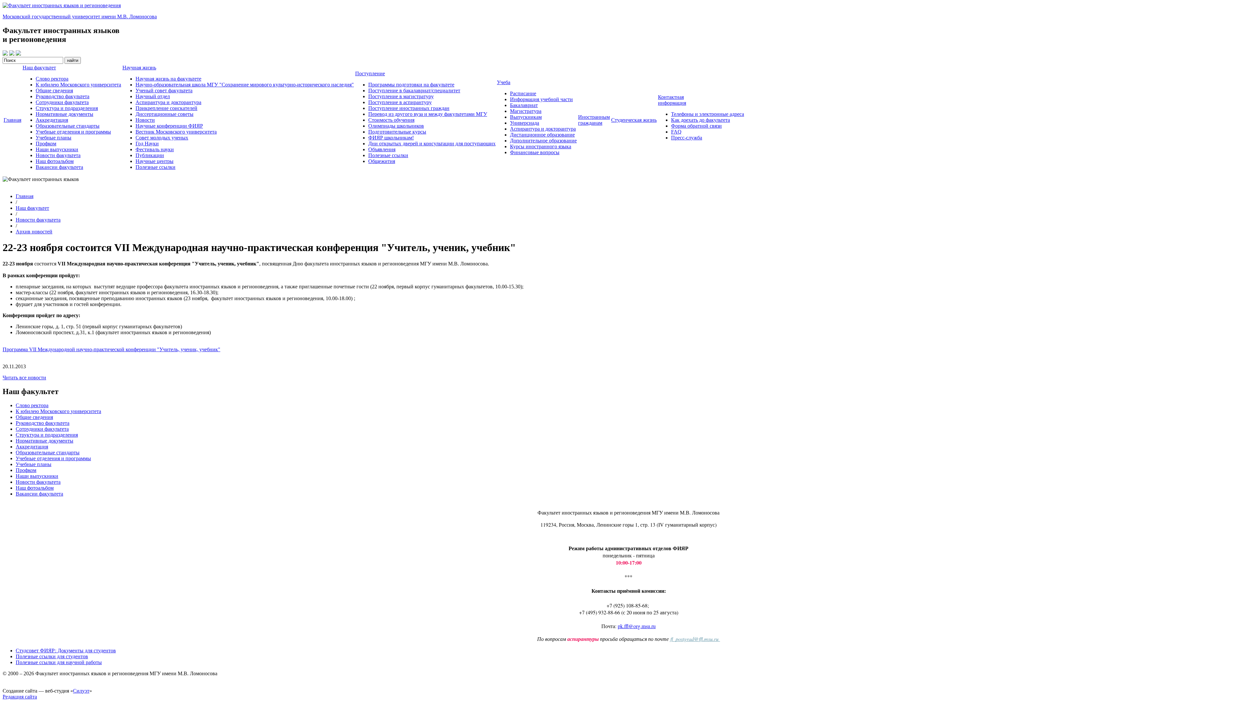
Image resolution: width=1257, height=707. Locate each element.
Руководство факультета (62, 96)
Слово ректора (52, 79)
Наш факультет (39, 67)
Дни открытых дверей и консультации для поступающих (432, 143)
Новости (145, 120)
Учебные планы (53, 137)
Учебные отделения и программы (73, 132)
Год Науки (147, 143)
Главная (12, 120)
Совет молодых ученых (162, 137)
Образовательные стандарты (68, 126)
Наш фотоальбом (55, 161)
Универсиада (524, 123)
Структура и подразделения (67, 108)
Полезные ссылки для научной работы (59, 662)
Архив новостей (34, 231)
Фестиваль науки (155, 149)
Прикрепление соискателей (166, 108)
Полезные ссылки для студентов (52, 656)
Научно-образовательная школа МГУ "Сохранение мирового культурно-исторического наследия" (245, 84)
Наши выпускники (57, 149)
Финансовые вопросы (534, 152)
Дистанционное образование (542, 134)
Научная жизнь (139, 67)
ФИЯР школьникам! (391, 137)
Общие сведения (54, 90)
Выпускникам (526, 117)
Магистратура (525, 111)
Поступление (370, 73)
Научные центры (154, 161)
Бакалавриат (524, 105)
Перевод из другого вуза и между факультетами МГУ (427, 114)
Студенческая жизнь (634, 120)
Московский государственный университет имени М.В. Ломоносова (80, 16)
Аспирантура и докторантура (168, 102)
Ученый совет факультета (164, 90)
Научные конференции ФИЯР (169, 126)
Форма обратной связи (696, 126)
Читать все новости (24, 377)
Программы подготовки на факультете (411, 84)
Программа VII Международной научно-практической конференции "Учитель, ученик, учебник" (111, 349)
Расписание (523, 93)
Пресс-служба (686, 137)
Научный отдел (153, 96)
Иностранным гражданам (594, 120)
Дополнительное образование (543, 140)
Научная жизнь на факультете (168, 79)
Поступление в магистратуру (401, 96)
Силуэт (81, 691)
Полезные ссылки (155, 167)
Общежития (381, 161)
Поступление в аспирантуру (400, 102)
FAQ (676, 132)
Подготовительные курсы (397, 132)
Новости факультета (58, 155)
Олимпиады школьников (396, 126)
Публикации (150, 155)
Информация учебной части (541, 99)
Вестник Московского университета (176, 132)
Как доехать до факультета (700, 120)
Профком (46, 143)
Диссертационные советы (164, 114)
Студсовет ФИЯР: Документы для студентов (66, 650)
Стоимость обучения (391, 120)
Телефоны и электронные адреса (707, 114)
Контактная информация (672, 100)
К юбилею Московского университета (78, 84)
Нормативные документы (64, 114)
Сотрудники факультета (62, 102)
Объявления (381, 149)
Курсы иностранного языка (540, 146)
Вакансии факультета (59, 167)
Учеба (503, 82)
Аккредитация (52, 120)
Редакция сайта (20, 696)
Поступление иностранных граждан (408, 108)
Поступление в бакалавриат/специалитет (414, 90)
